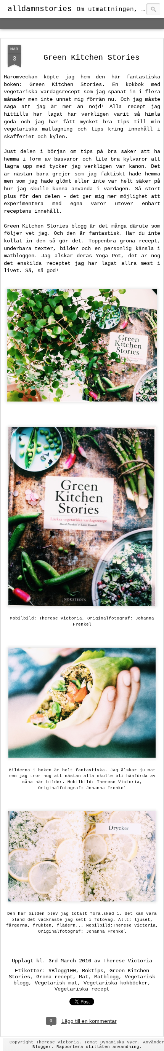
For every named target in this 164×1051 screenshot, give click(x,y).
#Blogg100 (62, 971)
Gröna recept (54, 977)
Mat (83, 977)
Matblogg (106, 977)
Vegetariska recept (82, 989)
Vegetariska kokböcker (116, 983)
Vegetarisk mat (56, 983)
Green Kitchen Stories (91, 57)
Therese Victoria (127, 961)
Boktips (92, 971)
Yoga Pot (108, 256)
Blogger (41, 1047)
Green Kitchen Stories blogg (45, 226)
